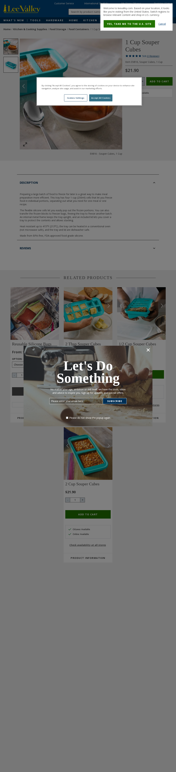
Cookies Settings (75, 98)
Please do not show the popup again (89, 417)
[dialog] (136, 17)
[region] (89, 91)
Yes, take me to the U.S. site (129, 23)
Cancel (162, 23)
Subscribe (114, 401)
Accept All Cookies (100, 98)
